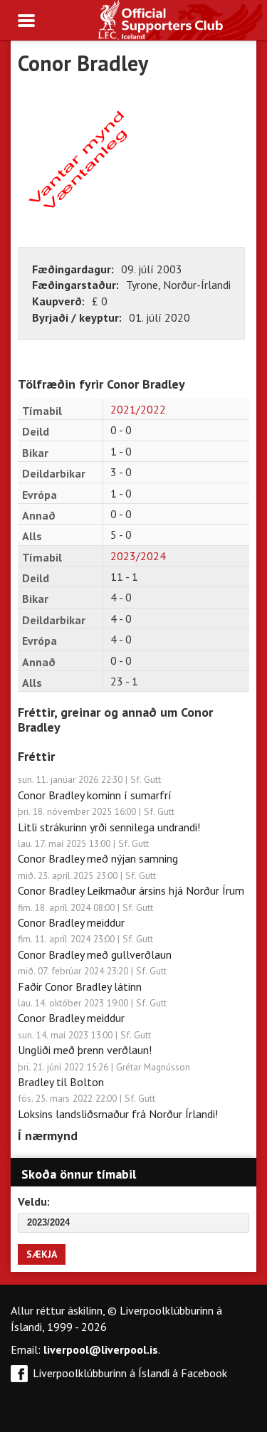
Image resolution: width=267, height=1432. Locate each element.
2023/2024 (138, 556)
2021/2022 (138, 409)
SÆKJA (41, 1254)
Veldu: (34, 1201)
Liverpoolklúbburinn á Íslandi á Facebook (130, 1373)
